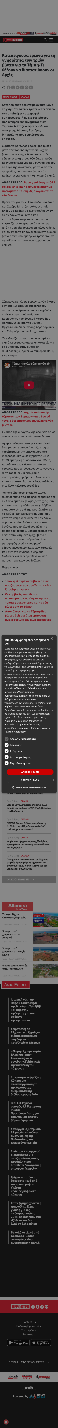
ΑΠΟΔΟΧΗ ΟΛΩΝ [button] (30, 772)
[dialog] (28, 714)
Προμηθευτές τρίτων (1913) (18, 684)
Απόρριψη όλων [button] (30, 779)
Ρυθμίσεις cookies (40, 728)
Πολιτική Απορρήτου (15, 731)
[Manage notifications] (6, 1421)
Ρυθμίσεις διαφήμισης (16, 720)
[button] (29, 787)
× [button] (51, 638)
